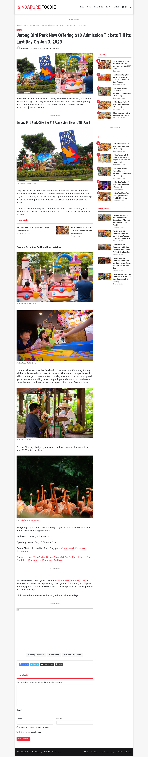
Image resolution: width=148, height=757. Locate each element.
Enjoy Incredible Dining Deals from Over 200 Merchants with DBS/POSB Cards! (81, 230)
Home (20, 25)
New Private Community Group (71, 580)
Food (82, 7)
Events (108, 7)
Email (19, 719)
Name (19, 710)
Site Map (128, 752)
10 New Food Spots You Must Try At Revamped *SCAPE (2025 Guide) (121, 195)
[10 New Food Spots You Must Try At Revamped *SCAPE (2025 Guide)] (104, 196)
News (89, 7)
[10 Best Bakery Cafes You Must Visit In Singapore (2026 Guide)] (104, 105)
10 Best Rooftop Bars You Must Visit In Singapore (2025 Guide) (121, 184)
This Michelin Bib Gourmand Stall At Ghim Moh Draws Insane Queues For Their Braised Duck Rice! (122, 263)
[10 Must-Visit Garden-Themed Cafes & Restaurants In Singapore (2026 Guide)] (104, 91)
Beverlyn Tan (25, 48)
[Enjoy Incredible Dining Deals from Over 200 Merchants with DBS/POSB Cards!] (62, 230)
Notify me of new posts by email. (30, 732)
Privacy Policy (109, 752)
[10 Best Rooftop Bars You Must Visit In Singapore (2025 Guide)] (104, 185)
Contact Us (119, 752)
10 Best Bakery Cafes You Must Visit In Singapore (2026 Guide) (122, 104)
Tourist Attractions (73, 655)
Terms (101, 752)
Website (59, 719)
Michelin (116, 7)
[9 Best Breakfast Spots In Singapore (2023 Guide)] (104, 115)
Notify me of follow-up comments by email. (33, 727)
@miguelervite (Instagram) (30, 520)
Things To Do (98, 7)
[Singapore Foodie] (37, 7)
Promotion (54, 655)
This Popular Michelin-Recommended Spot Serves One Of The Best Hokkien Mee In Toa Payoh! (121, 220)
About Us (94, 752)
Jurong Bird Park (36, 655)
